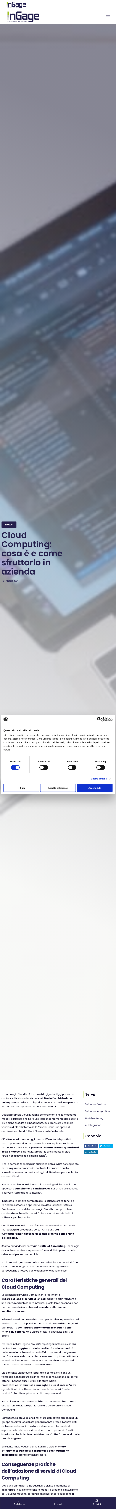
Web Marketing (94, 1118)
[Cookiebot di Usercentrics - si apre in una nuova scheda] (99, 719)
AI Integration (93, 1125)
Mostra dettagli (99, 778)
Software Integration (97, 1111)
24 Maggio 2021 (10, 581)
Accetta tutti (94, 788)
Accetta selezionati (58, 788)
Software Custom (95, 1104)
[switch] (43, 767)
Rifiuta (21, 788)
